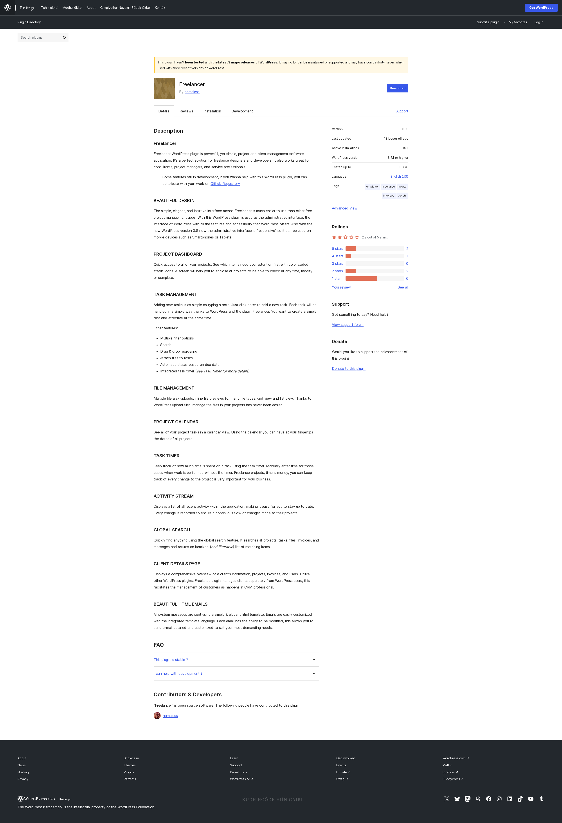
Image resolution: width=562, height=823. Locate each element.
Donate (343, 772)
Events (341, 765)
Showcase (131, 758)
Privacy (23, 779)
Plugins (129, 772)
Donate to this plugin (349, 368)
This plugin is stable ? (171, 660)
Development (242, 111)
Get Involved (345, 758)
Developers (238, 772)
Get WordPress (541, 7)
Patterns (130, 779)
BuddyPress (453, 779)
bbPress (450, 772)
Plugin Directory (29, 22)
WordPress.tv (241, 779)
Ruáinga (64, 799)
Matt (448, 765)
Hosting (23, 772)
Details (163, 111)
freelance (388, 186)
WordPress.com (456, 758)
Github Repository (225, 183)
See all (403, 287)
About (22, 758)
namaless (192, 92)
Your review (341, 287)
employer (372, 186)
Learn (234, 758)
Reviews (186, 111)
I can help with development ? (178, 673)
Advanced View (344, 208)
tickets (402, 195)
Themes (130, 765)
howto (402, 186)
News (22, 765)
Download (397, 88)
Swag (342, 779)
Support (402, 111)
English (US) (399, 176)
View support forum (348, 324)
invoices (388, 195)
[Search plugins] (64, 37)
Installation (212, 111)
